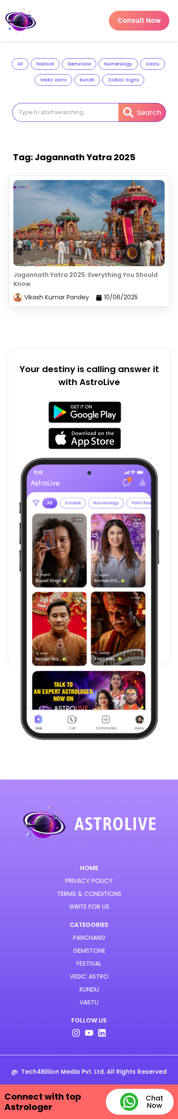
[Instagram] (76, 1033)
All (20, 64)
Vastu (152, 64)
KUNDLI (89, 989)
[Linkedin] (102, 1033)
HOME (89, 868)
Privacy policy (89, 881)
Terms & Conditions (89, 893)
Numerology (118, 64)
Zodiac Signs (123, 80)
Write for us (89, 906)
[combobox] (65, 112)
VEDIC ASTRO (89, 976)
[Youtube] (89, 1033)
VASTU (89, 1002)
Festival (45, 64)
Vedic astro (53, 80)
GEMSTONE (89, 950)
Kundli (87, 80)
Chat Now (154, 1101)
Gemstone (79, 64)
